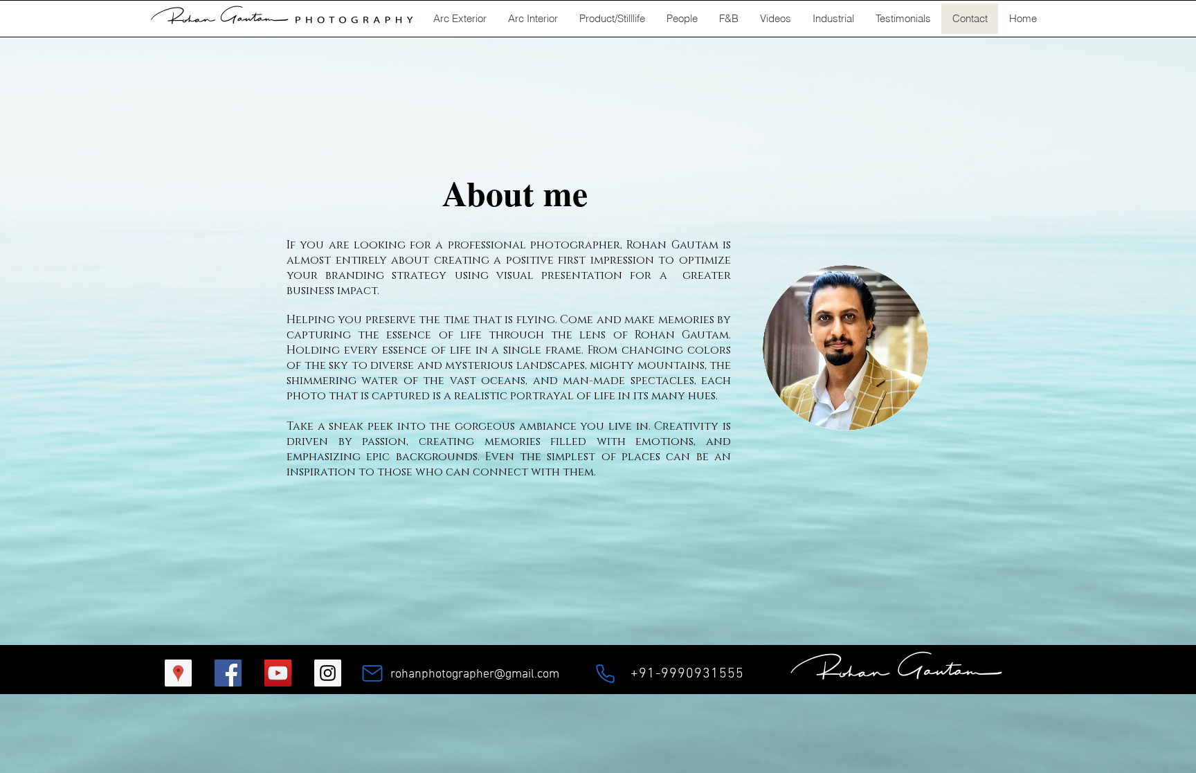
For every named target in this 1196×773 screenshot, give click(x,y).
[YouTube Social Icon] (277, 673)
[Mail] (372, 673)
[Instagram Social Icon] (327, 673)
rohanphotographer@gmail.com (474, 674)
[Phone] (605, 673)
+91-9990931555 (687, 674)
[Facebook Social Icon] (228, 673)
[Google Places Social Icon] (178, 673)
